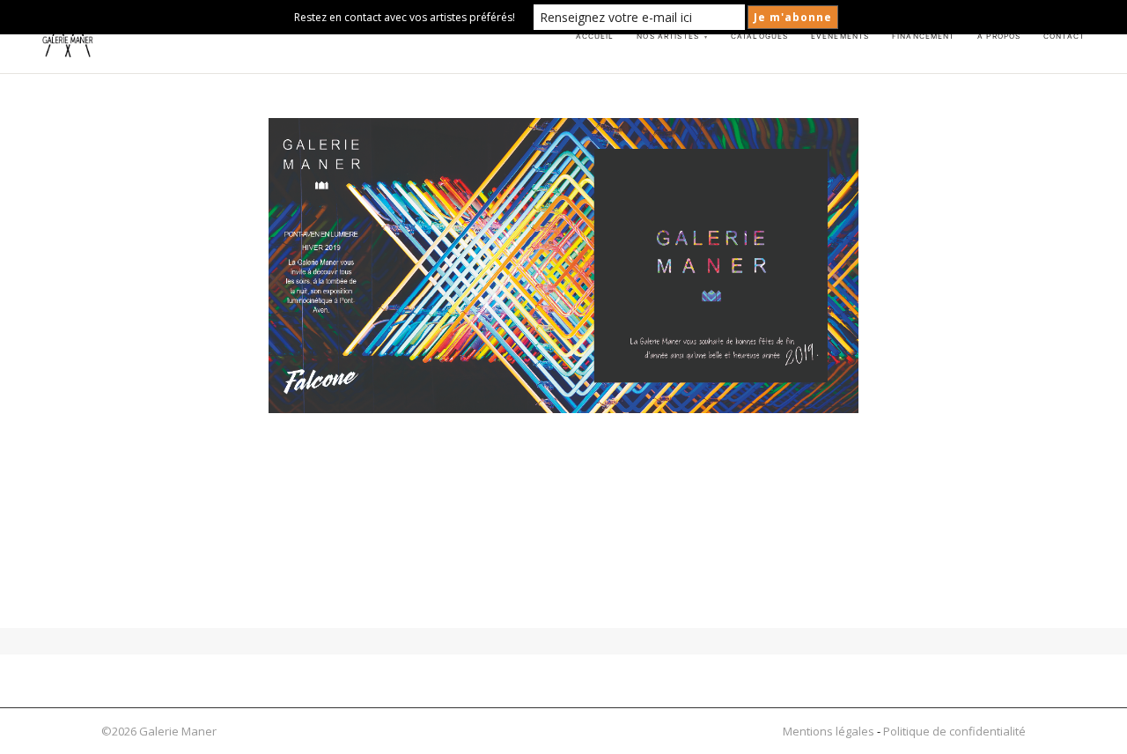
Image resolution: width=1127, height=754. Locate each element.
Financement (923, 36)
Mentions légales (828, 731)
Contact (1064, 36)
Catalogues (759, 36)
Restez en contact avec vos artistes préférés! (404, 17)
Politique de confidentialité (954, 731)
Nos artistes (672, 36)
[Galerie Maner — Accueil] (67, 37)
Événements (840, 36)
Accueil (595, 36)
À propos (998, 36)
